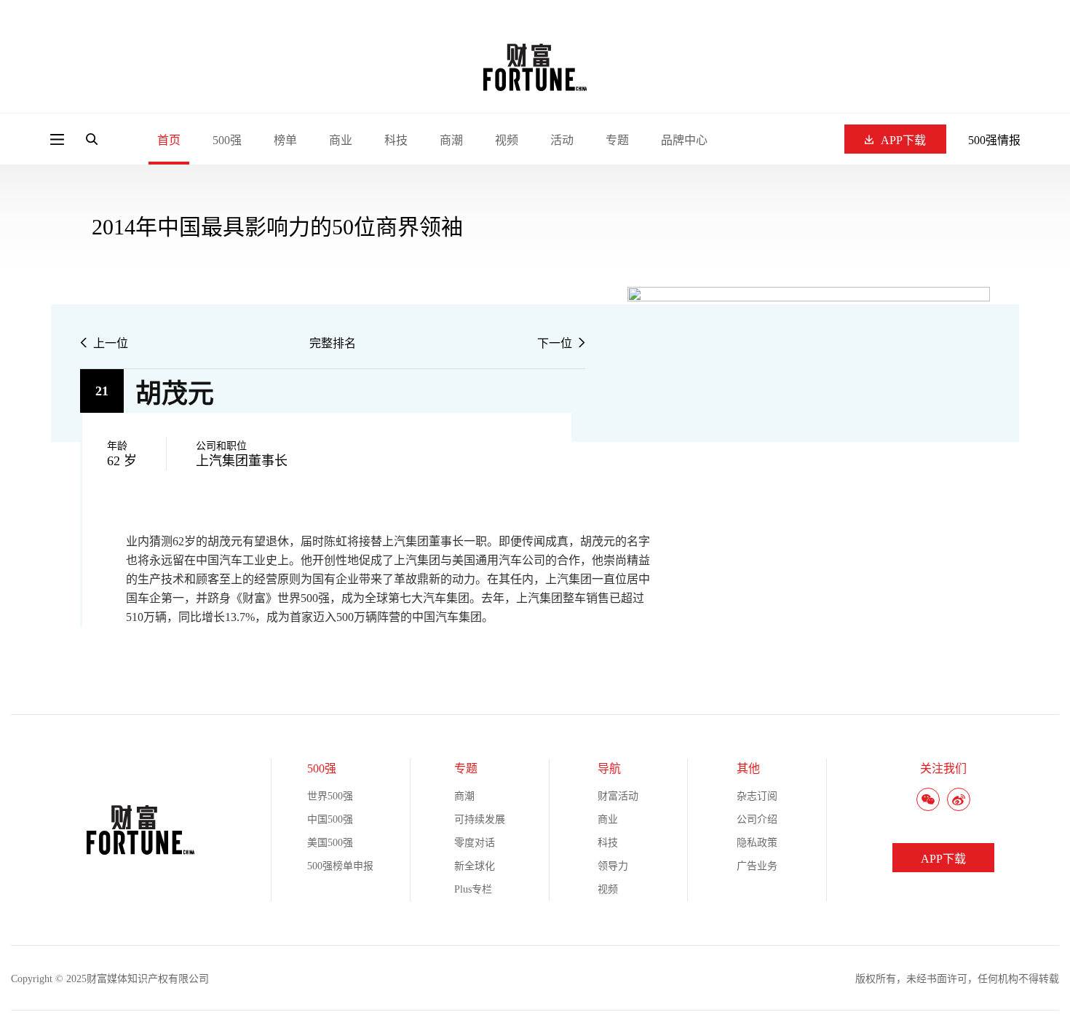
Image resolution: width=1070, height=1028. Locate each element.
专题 (617, 140)
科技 (396, 140)
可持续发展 (479, 819)
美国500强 (330, 842)
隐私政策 (757, 842)
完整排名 (332, 343)
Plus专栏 (473, 889)
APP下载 (903, 140)
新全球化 (474, 866)
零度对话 (474, 842)
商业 (340, 140)
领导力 (613, 866)
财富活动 (618, 796)
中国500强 (330, 819)
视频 (506, 140)
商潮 (451, 140)
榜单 (285, 140)
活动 (562, 140)
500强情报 (994, 140)
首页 (169, 140)
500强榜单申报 (340, 866)
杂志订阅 (757, 796)
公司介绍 (757, 819)
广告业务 (757, 866)
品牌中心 (684, 140)
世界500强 (330, 796)
